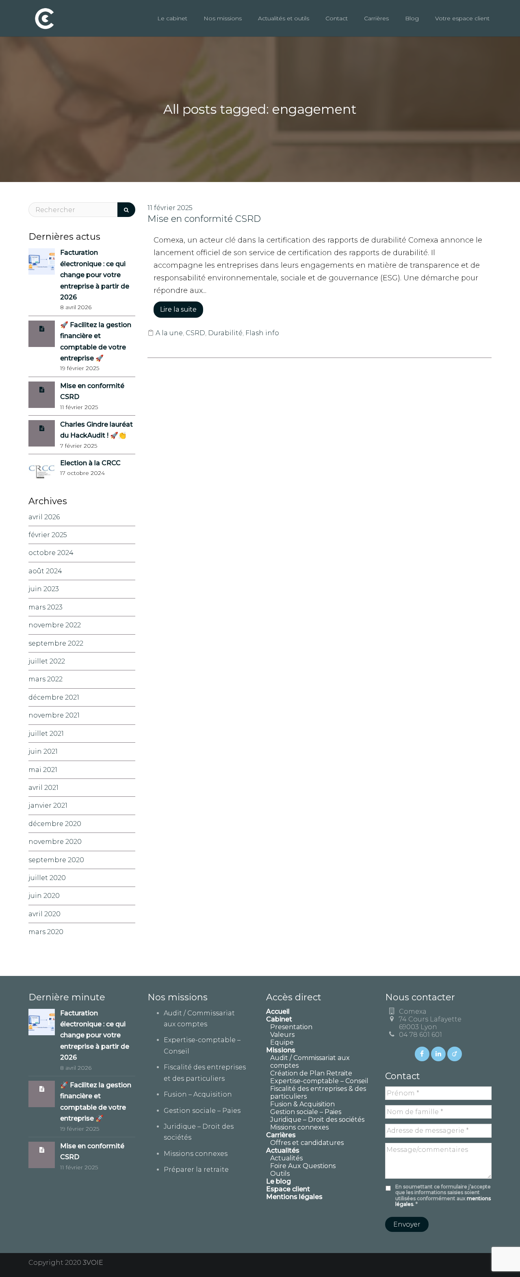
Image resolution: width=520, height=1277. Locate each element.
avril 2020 (44, 914)
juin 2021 (43, 751)
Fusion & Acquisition (302, 1104)
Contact (336, 18)
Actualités (286, 1158)
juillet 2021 (46, 733)
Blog (412, 18)
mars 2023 (45, 607)
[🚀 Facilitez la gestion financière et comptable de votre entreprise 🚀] (41, 328)
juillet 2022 (46, 661)
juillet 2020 (47, 878)
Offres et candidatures (307, 1143)
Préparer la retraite (196, 1169)
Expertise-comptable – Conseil (319, 1081)
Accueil (278, 1011)
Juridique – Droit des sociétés (317, 1119)
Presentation (291, 1027)
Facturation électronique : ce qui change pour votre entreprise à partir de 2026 (94, 275)
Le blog (278, 1181)
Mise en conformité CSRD (204, 218)
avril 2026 (44, 517)
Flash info (262, 333)
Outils (280, 1173)
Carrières (376, 18)
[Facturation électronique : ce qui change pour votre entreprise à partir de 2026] (41, 261)
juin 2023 (43, 589)
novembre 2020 (55, 842)
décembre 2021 (53, 697)
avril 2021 (43, 787)
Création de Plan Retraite (311, 1073)
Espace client (288, 1189)
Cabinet (279, 1019)
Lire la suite (178, 309)
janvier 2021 (47, 805)
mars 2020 (45, 932)
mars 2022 (45, 679)
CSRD (195, 333)
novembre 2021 (54, 715)
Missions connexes (196, 1154)
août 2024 (45, 571)
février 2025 (47, 535)
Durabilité (225, 333)
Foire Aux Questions (303, 1166)
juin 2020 (44, 896)
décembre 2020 (54, 824)
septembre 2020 (56, 860)
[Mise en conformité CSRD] (41, 389)
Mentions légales (294, 1197)
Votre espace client (462, 18)
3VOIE (93, 1262)
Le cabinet (172, 18)
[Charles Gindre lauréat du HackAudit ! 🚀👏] (41, 428)
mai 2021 (42, 770)
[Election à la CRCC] (41, 471)
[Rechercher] (126, 209)
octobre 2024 (51, 553)
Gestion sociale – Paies (202, 1110)
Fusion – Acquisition (198, 1094)
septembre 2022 (55, 643)
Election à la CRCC (90, 463)
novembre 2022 (54, 625)
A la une (169, 333)
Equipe (282, 1042)
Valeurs (282, 1035)
